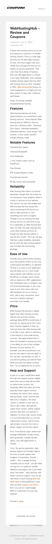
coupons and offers (30, 485)
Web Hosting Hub (24, 87)
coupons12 (14, 42)
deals (21, 501)
